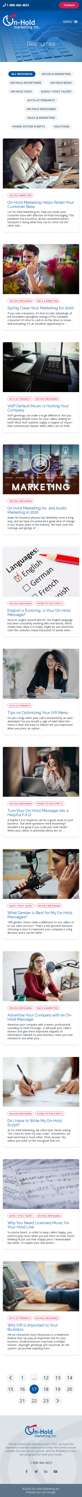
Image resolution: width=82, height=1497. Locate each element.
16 (22, 1389)
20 (69, 1389)
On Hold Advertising (25, 82)
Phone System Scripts (29, 126)
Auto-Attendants (41, 100)
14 (69, 1377)
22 (34, 1401)
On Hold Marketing (56, 74)
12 (46, 1377)
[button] (67, 21)
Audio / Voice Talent (56, 91)
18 (46, 1389)
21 (22, 1401)
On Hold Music (61, 82)
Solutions (61, 126)
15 (10, 1389)
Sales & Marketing (41, 117)
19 (57, 1389)
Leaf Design (47, 1492)
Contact (69, 5)
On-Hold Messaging (41, 109)
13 (57, 1377)
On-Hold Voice (21, 91)
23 (46, 1401)
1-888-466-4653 (18, 5)
